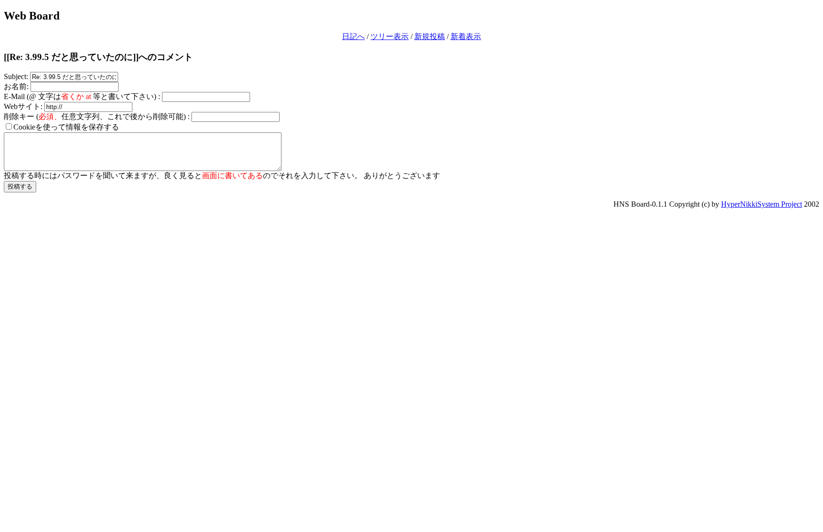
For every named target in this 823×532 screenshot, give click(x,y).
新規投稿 (429, 36)
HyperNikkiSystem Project (761, 204)
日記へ (353, 36)
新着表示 (466, 36)
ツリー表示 (390, 36)
